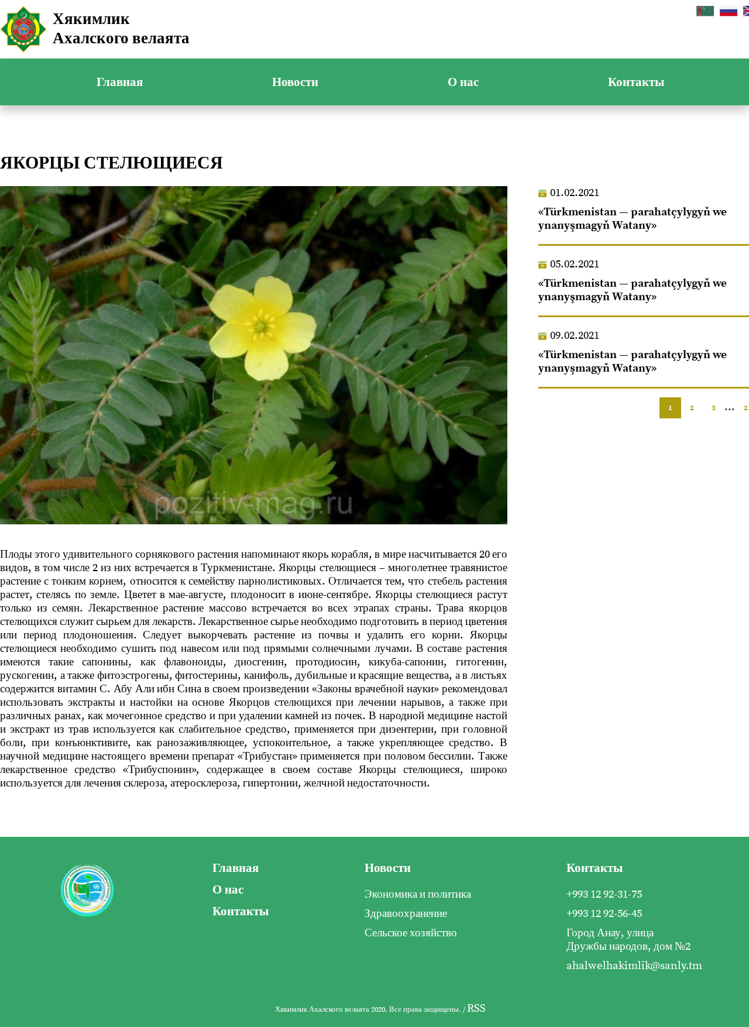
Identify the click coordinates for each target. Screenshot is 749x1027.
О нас (463, 82)
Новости (295, 82)
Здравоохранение (406, 913)
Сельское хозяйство (411, 933)
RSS (476, 1008)
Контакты (636, 82)
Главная (120, 82)
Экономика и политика (418, 894)
